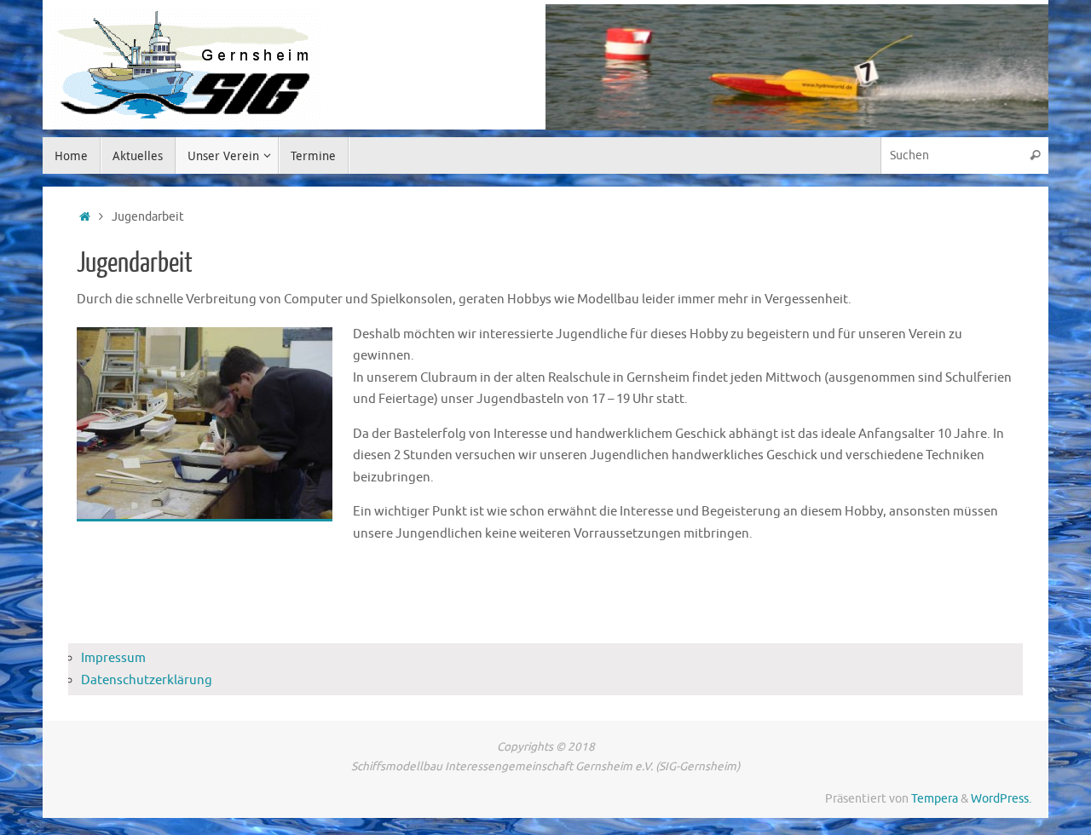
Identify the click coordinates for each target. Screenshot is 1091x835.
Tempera (934, 799)
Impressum (113, 658)
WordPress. (1001, 799)
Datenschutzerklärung (146, 680)
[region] (797, 67)
